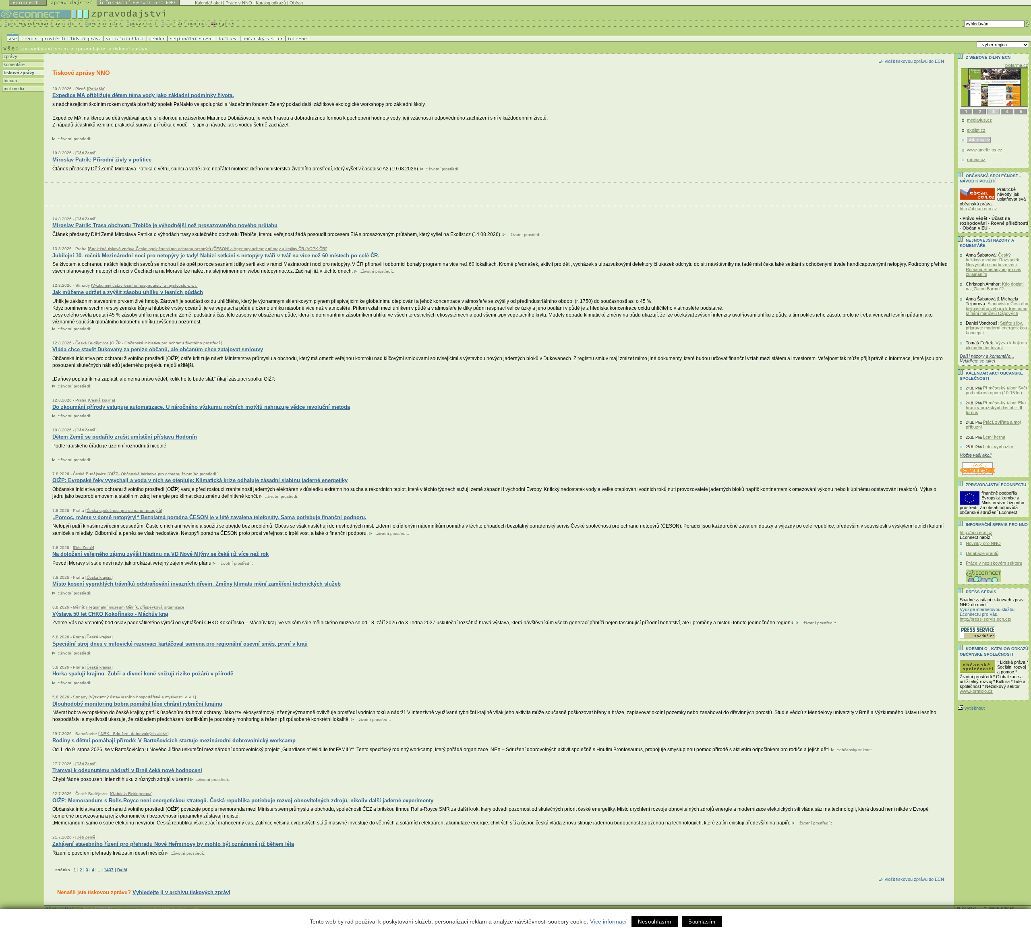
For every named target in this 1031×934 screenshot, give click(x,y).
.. (99, 870)
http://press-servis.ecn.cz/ (985, 619)
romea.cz (976, 159)
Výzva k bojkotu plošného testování (996, 345)
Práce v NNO (239, 2)
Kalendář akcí (208, 2)
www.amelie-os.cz (985, 149)
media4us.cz (979, 120)
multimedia (13, 88)
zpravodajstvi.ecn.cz (45, 48)
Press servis (981, 592)
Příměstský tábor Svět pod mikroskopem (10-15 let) (996, 390)
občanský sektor (854, 750)
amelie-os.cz (1015, 65)
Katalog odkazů (271, 2)
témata (9, 80)
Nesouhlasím (654, 922)
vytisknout (975, 708)
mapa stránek (1001, 908)
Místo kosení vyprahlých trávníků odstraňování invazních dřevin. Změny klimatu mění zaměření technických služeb (196, 584)
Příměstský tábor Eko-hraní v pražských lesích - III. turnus (996, 407)
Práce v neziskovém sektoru (994, 563)
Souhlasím (702, 922)
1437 (109, 870)
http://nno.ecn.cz (976, 532)
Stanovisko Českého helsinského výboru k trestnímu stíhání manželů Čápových (997, 308)
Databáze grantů (982, 553)
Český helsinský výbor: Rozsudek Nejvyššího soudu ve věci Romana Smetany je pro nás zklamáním (993, 265)
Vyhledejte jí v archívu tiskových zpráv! (181, 892)
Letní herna (994, 437)
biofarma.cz (978, 139)
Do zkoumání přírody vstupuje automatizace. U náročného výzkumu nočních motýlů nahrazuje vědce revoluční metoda (201, 407)
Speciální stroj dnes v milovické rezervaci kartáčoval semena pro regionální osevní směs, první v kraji (180, 644)
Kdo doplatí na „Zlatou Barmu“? (995, 286)
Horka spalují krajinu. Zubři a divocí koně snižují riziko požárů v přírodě (142, 674)
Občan (296, 2)
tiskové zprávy (18, 72)
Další (122, 870)
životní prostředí (75, 139)
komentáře (13, 64)
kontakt (969, 908)
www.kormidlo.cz (976, 691)
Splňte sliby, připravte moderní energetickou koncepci (996, 328)
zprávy (9, 56)
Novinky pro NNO (983, 543)
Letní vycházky (998, 446)
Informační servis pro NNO (997, 524)
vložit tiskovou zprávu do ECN (914, 61)
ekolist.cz (976, 130)
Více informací (608, 921)
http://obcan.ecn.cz (978, 208)
